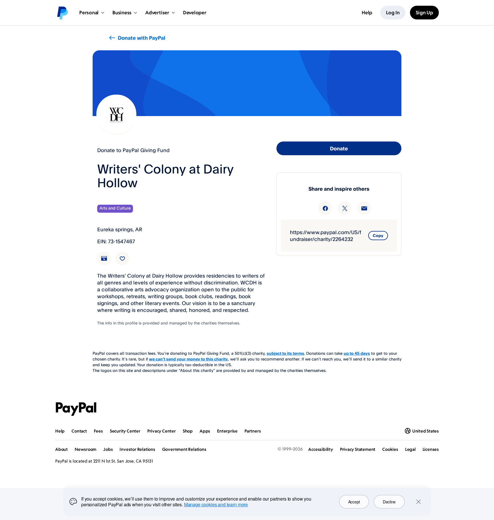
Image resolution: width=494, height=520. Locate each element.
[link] (107, 262)
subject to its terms (285, 353)
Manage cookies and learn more (216, 504)
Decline (389, 502)
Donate (339, 148)
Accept (354, 502)
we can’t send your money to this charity (188, 358)
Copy (378, 235)
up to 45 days (357, 353)
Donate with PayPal (141, 38)
